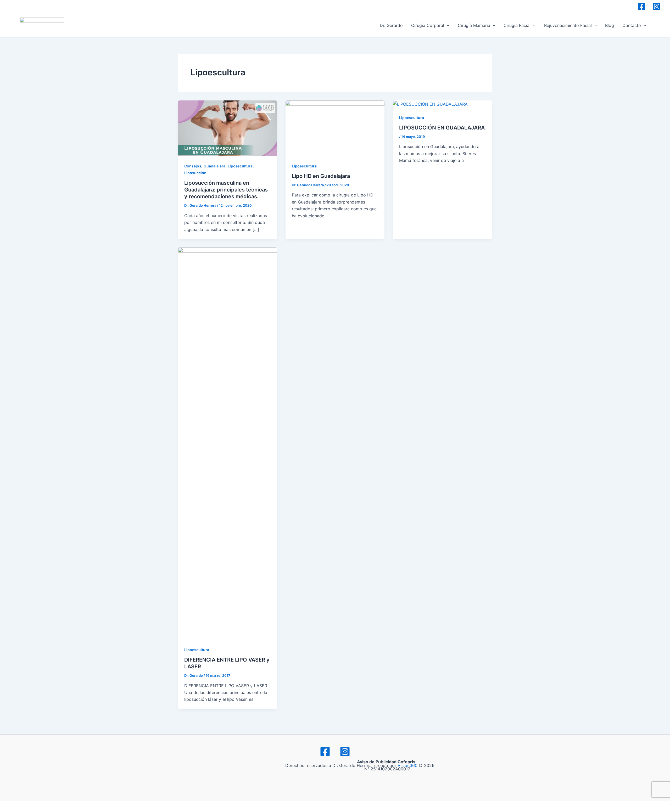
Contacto (631, 25)
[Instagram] (656, 6)
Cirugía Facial (517, 25)
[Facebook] (641, 6)
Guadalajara (214, 166)
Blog (609, 25)
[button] (446, 25)
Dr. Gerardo (391, 25)
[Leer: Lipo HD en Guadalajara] (335, 128)
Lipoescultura (240, 166)
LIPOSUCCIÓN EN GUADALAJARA (442, 128)
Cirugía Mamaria (474, 25)
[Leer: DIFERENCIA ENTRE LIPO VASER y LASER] (227, 443)
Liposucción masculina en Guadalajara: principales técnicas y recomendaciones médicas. (226, 190)
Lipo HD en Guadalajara (321, 176)
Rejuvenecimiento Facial (568, 25)
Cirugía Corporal (427, 25)
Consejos (192, 166)
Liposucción (195, 173)
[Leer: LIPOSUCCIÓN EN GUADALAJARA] (430, 103)
